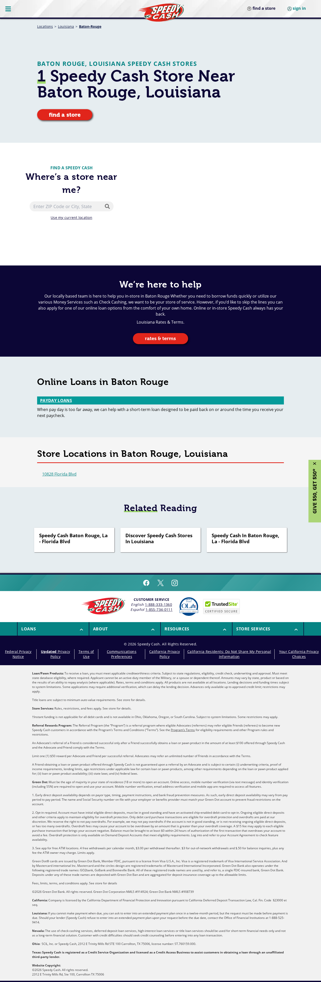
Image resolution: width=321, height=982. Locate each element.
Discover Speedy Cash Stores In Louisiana (158, 539)
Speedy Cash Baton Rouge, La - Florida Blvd (73, 539)
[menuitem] (53, 629)
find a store (65, 115)
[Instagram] (175, 583)
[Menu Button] (8, 9)
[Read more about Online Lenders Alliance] (189, 606)
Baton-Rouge (90, 26)
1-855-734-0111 (159, 609)
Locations (45, 26)
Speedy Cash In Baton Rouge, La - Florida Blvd (245, 539)
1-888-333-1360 (158, 604)
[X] (160, 583)
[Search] (108, 206)
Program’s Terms (183, 730)
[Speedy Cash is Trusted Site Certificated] (221, 606)
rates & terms (160, 338)
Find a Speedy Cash (71, 168)
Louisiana (66, 26)
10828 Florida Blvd (59, 474)
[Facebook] (146, 583)
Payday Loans (56, 400)
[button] (53, 629)
